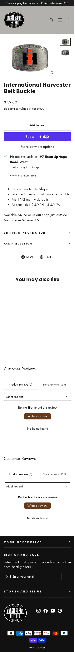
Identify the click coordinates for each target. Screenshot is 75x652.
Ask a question (18, 243)
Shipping (9, 109)
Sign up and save (21, 555)
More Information (23, 542)
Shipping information (25, 232)
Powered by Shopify (38, 647)
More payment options (37, 146)
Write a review (38, 416)
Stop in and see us (23, 591)
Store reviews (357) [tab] (54, 384)
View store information (23, 175)
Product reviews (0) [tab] (20, 384)
